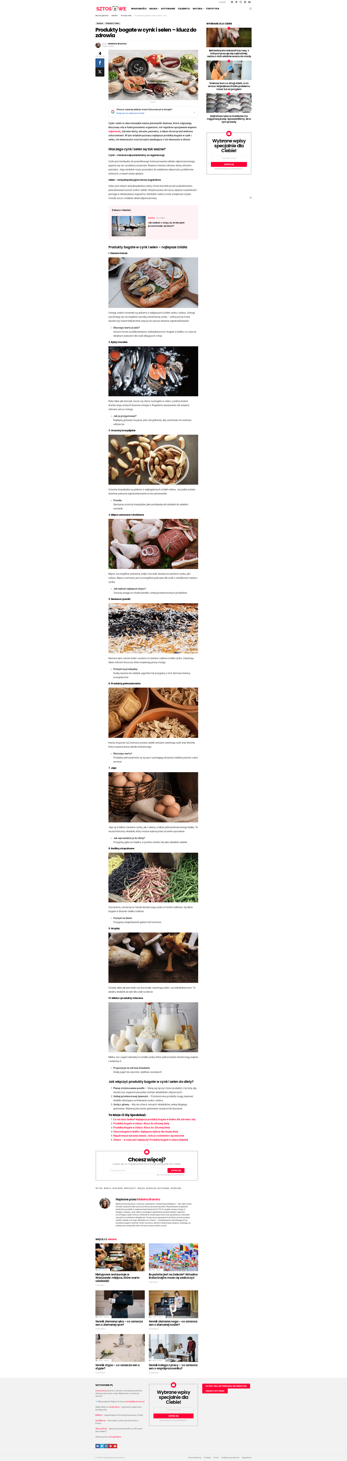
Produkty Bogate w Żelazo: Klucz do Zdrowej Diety (141, 1127)
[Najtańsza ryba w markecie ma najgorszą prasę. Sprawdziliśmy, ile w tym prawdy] (229, 103)
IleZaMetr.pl (100, 1420)
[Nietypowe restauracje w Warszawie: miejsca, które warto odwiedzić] (120, 1257)
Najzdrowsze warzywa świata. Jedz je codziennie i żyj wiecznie (148, 1135)
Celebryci (184, 8)
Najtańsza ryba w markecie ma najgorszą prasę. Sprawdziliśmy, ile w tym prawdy (229, 119)
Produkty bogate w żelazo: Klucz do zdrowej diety (141, 1123)
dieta (108, 1188)
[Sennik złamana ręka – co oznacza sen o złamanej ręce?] (120, 1304)
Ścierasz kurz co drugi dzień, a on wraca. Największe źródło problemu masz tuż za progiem (229, 86)
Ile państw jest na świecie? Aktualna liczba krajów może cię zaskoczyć (173, 1276)
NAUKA (153, 8)
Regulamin (247, 1458)
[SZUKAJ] (250, 9)
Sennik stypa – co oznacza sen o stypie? (117, 1366)
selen (142, 1188)
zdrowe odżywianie (158, 1188)
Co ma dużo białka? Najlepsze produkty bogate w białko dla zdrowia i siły (154, 1119)
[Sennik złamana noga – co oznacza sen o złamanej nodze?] (173, 1304)
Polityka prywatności (230, 1458)
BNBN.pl (98, 1415)
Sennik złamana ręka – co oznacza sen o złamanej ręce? (119, 1323)
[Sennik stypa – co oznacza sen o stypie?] (120, 1348)
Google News (115, 1437)
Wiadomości (139, 8)
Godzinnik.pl (114, 1407)
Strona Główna (194, 1458)
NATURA (197, 8)
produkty (131, 1188)
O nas (216, 1458)
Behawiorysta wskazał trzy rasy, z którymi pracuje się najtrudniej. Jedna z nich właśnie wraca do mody (229, 53)
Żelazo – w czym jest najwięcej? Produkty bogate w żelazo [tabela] (150, 1139)
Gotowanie (168, 8)
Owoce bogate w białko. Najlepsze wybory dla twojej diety (145, 1131)
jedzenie (118, 1188)
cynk (100, 1188)
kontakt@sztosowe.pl (135, 1401)
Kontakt (222, 2)
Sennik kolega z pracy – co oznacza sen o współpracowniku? (173, 1366)
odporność (114, 131)
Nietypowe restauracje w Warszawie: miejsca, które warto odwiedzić (117, 1277)
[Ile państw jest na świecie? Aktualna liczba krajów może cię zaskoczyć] (173, 1257)
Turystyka (212, 8)
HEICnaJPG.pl (101, 1429)
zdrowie (176, 1188)
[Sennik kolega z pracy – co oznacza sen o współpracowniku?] (173, 1348)
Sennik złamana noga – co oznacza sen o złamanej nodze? (173, 1323)
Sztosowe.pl (100, 1391)
